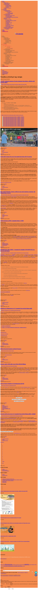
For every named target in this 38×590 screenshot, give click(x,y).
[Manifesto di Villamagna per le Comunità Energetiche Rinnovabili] (10, 310)
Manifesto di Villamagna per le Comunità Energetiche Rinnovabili (16, 308)
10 (2, 459)
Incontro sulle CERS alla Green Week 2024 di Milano (13, 364)
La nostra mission (6, 4)
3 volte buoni (8, 24)
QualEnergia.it (4, 482)
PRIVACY (26, 572)
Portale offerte (4, 481)
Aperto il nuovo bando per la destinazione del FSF (12, 383)
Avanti (3, 461)
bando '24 (6, 387)
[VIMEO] (36, 573)
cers (2, 151)
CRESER (3, 284)
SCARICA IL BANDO (19, 397)
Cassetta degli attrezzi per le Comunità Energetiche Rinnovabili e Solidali (17, 414)
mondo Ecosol (25, 256)
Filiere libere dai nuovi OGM (10, 15)
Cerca (1, 570)
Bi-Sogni (5, 18)
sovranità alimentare (5, 407)
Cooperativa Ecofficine (16, 421)
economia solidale (21, 564)
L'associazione (6, 2)
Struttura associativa (7, 3)
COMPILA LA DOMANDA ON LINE (19, 401)
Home (3, 1)
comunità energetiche (5, 244)
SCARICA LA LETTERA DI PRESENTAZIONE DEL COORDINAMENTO (13, 327)
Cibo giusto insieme (9, 16)
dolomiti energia (4, 245)
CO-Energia (2, 254)
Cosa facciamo (4, 9)
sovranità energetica (5, 152)
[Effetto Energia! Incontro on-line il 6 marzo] (7, 350)
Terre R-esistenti (8, 26)
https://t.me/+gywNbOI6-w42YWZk (5, 182)
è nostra (3, 469)
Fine (3, 463)
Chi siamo (3, 36)
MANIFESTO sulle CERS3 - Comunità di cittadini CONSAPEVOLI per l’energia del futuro (15, 541)
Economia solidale (8, 6)
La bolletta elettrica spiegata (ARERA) (8, 480)
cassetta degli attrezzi (16, 323)
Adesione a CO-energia (7, 7)
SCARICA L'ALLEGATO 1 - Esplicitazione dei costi (19, 399)
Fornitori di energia (9, 11)
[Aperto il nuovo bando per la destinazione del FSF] (8, 385)
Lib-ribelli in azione (9, 23)
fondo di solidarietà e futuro (6, 408)
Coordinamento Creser (3, 335)
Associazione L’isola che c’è (23, 420)
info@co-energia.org (3, 558)
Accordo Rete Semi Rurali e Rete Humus (12, 17)
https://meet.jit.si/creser (8, 354)
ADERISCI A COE (5, 31)
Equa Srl (21, 421)
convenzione (11, 203)
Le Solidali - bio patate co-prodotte (11, 20)
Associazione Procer (3, 332)
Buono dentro (8, 21)
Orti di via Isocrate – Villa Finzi (24, 372)
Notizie (3, 29)
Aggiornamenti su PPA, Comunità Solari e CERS (12, 220)
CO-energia (27, 369)
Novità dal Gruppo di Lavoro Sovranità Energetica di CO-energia (16, 156)
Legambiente (5, 262)
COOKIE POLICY (3, 573)
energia (3, 150)
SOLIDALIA (28, 290)
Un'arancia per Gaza (9, 22)
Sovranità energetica (7, 10)
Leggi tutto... (2, 153)
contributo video (3, 205)
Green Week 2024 (20, 367)
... (2, 451)
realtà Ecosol (33, 257)
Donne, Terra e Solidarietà (10, 25)
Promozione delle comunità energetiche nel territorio (8, 418)
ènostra (3, 216)
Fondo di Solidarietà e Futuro (25, 387)
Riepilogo (7, 63)
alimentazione (9, 564)
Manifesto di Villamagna (16, 236)
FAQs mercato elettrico (9, 13)
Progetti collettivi (8, 5)
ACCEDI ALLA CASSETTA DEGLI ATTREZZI (7, 431)
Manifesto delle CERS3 (24, 236)
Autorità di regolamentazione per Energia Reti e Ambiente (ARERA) (12, 479)
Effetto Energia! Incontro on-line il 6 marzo (10, 348)
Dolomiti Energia (10, 47)
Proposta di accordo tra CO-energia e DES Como (23, 238)
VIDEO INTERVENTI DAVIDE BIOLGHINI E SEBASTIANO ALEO (12, 115)
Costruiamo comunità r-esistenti (8, 27)
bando (3, 409)
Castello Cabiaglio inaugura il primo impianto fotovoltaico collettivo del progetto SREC (14, 491)
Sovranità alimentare (7, 14)
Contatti (5, 8)
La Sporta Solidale (8, 19)
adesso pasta (2, 564)
